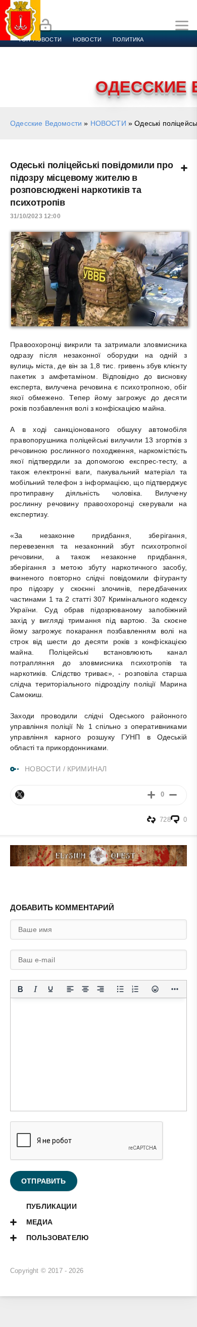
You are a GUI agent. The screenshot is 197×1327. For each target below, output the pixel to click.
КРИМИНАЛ (87, 769)
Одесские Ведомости (46, 123)
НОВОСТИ (108, 123)
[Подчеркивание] (50, 989)
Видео (163, 64)
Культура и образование (56, 64)
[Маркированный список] (120, 989)
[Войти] (45, 26)
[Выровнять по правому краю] (100, 989)
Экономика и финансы (54, 51)
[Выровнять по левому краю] (70, 989)
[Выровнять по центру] (85, 989)
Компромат (125, 64)
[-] (173, 795)
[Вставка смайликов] (155, 989)
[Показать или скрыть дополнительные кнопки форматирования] (174, 989)
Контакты (61, 76)
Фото (26, 76)
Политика (128, 39)
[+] (151, 795)
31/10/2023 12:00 (35, 216)
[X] (19, 794)
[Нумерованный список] (135, 989)
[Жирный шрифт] (20, 989)
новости (87, 39)
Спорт (112, 51)
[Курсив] (35, 989)
